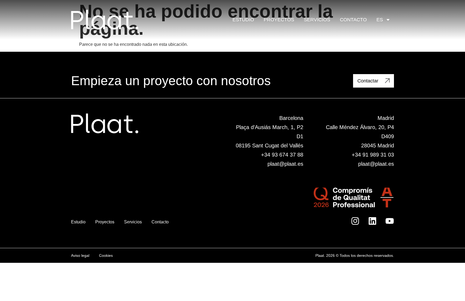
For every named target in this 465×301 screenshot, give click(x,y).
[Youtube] (389, 221)
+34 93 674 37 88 (282, 155)
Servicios (317, 19)
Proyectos (279, 19)
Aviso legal (80, 255)
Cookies (106, 255)
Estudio (243, 19)
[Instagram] (355, 221)
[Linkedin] (372, 221)
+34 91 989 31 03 (373, 155)
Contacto (353, 19)
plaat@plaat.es (285, 164)
